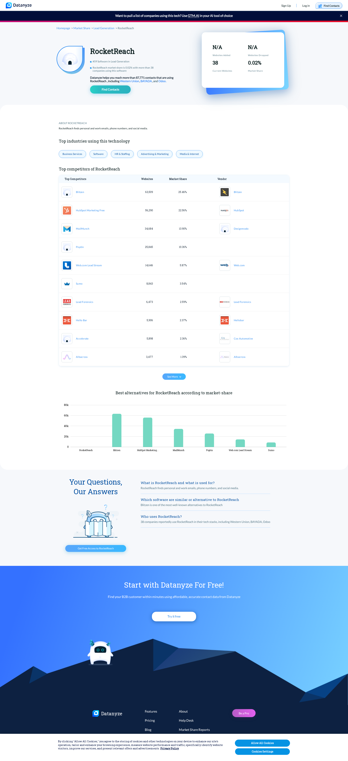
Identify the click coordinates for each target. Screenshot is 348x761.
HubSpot (239, 210)
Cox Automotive (243, 338)
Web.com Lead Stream (89, 265)
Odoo (162, 81)
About (183, 711)
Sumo (79, 283)
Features (151, 711)
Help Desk (186, 720)
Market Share (81, 28)
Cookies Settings (262, 751)
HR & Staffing (122, 153)
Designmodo (241, 228)
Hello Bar (81, 320)
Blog (148, 730)
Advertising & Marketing (155, 153)
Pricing (150, 720)
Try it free (174, 616)
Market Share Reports (194, 730)
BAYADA (146, 81)
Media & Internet (189, 153)
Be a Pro (244, 713)
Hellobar (239, 320)
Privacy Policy (169, 748)
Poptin (80, 246)
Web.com (239, 265)
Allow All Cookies (262, 743)
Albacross (82, 356)
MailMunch (82, 228)
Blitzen (80, 192)
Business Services (72, 153)
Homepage (63, 28)
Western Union (130, 81)
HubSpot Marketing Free (90, 210)
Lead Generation (104, 28)
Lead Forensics (84, 301)
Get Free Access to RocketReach (96, 548)
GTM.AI (193, 16)
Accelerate (82, 338)
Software (98, 153)
